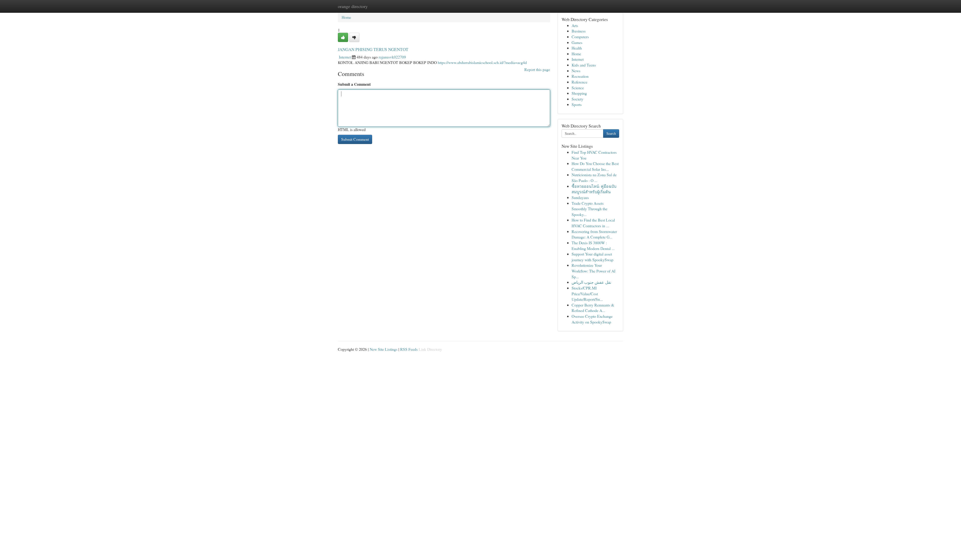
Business (579, 31)
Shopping (579, 93)
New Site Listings (383, 349)
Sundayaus (580, 197)
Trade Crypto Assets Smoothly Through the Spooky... (589, 208)
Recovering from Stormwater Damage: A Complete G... (594, 234)
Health (577, 47)
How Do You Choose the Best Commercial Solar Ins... (595, 166)
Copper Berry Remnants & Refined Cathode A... (593, 307)
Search (611, 133)
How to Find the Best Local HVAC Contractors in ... (593, 222)
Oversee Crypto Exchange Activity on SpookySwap (592, 319)
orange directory (353, 6)
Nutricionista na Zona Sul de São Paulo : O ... (594, 177)
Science (578, 87)
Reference (579, 81)
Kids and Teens (584, 65)
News (576, 70)
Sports (577, 104)
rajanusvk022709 (392, 57)
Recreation (580, 76)
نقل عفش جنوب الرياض (591, 282)
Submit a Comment (354, 84)
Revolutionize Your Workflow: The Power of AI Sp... (593, 270)
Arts (575, 25)
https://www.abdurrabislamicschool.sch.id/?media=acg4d (482, 62)
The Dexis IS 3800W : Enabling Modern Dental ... (593, 245)
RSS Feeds (409, 349)
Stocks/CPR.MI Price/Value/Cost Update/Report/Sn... (587, 293)
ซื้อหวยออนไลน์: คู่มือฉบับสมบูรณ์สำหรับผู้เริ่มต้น (594, 189)
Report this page (537, 69)
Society (577, 99)
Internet (345, 57)
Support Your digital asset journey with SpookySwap (592, 256)
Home (346, 17)
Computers (580, 36)
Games (577, 42)
